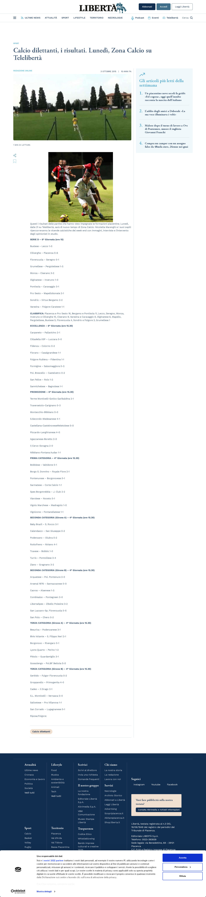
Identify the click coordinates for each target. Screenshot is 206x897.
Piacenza (56, 833)
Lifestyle (79, 17)
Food (54, 770)
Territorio (96, 17)
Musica (55, 774)
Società (29, 788)
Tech (53, 791)
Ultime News (32, 17)
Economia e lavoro (35, 779)
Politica (29, 783)
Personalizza (181, 867)
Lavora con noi (113, 779)
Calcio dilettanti (41, 731)
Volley (28, 842)
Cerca (185, 17)
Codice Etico (85, 834)
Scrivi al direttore (87, 770)
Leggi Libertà (182, 6)
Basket (28, 838)
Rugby (28, 847)
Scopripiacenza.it (114, 813)
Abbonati (147, 6)
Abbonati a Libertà (115, 800)
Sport (65, 17)
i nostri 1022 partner (53, 860)
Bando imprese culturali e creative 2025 (88, 846)
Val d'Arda (56, 838)
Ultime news (31, 770)
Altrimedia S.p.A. (87, 806)
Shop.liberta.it (112, 822)
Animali (55, 787)
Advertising (111, 809)
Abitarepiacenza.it (114, 818)
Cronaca (29, 774)
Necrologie (115, 17)
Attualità (51, 17)
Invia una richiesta (88, 774)
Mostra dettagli (44, 891)
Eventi (155, 17)
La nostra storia (113, 770)
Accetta (182, 857)
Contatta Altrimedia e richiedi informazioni (159, 810)
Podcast (139, 17)
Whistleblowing (86, 838)
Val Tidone (56, 842)
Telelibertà (172, 17)
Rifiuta (182, 876)
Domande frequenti (88, 779)
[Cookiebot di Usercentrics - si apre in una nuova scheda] (18, 891)
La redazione (112, 774)
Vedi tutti (29, 792)
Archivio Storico (113, 795)
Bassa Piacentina (60, 847)
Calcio (28, 833)
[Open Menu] (14, 18)
